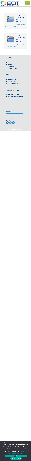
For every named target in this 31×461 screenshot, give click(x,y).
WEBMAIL (9, 120)
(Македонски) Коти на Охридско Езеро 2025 (14, 364)
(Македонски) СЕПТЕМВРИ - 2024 (14, 433)
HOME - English (10, 141)
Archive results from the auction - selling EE (14, 241)
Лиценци (9, 64)
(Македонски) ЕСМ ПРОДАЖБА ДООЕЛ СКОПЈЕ (15, 286)
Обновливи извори (12, 83)
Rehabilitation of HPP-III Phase (14, 145)
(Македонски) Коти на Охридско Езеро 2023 (14, 356)
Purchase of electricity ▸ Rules (14, 384)
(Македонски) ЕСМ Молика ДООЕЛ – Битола (14, 276)
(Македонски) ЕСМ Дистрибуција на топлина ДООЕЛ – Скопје (14, 272)
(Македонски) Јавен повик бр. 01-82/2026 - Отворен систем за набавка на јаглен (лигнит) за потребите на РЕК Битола (14, 179)
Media (21, 370)
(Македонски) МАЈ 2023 (17, 368)
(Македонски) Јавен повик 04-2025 (14, 151)
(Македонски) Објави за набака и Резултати (14, 393)
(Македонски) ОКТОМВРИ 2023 (15, 405)
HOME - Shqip (19, 141)
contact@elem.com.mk (13, 118)
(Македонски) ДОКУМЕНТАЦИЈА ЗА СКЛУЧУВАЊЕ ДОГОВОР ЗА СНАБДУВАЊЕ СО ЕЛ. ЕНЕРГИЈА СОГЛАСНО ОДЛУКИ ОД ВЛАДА (15, 262)
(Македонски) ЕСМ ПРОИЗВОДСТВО (15, 295)
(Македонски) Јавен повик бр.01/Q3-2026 (14, 202)
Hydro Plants (19, 269)
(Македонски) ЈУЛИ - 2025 (14, 219)
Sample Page (18, 131)
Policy (11, 417)
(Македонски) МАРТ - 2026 (12, 370)
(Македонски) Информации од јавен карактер (14, 136)
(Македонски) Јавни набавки (14, 211)
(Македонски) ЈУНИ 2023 (14, 223)
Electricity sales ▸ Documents (14, 427)
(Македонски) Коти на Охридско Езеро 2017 (14, 334)
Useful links (14, 330)
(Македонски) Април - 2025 (15, 228)
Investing (9, 328)
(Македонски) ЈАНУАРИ (14, 217)
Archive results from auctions (14, 244)
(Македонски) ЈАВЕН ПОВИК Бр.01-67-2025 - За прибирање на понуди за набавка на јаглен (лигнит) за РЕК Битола (14, 196)
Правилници (10, 66)
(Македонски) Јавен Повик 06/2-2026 (14, 160)
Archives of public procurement (15, 238)
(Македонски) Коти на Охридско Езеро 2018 (14, 338)
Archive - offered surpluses (15, 234)
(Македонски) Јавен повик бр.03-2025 (14, 205)
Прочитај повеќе (16, 458)
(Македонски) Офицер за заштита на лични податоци (14, 408)
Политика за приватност (12, 101)
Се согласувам (9, 456)
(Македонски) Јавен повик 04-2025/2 (14, 149)
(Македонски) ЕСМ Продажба (14, 293)
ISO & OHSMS (15, 143)
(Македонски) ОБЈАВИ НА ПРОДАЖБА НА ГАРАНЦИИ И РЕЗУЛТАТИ (14, 397)
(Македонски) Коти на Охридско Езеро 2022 (14, 352)
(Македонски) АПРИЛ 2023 (15, 230)
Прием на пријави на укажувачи (14, 98)
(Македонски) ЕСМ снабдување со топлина (14, 307)
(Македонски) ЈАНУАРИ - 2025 (14, 213)
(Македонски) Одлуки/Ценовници (14, 403)
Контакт (8, 111)
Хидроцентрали (11, 79)
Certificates (14, 440)
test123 (21, 133)
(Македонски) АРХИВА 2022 (14, 236)
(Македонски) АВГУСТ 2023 (15, 226)
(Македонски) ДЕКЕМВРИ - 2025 (14, 254)
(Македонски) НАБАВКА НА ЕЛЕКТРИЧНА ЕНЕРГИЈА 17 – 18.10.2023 (14, 373)
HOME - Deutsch (16, 139)
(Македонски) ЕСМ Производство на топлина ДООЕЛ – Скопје (14, 299)
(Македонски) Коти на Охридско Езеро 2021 (14, 348)
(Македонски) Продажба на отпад (14, 429)
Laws (17, 316)
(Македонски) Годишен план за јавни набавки (14, 249)
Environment (11, 314)
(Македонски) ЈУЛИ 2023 (14, 221)
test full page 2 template (12, 133)
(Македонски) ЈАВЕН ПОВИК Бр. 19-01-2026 (15, 185)
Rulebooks (16, 417)
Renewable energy (11, 269)
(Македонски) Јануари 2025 (14, 215)
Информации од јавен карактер (14, 96)
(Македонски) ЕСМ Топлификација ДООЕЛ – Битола (14, 311)
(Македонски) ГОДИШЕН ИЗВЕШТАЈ (15, 246)
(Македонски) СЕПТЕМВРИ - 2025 (14, 435)
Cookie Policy (11, 131)
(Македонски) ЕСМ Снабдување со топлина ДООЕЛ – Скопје (14, 303)
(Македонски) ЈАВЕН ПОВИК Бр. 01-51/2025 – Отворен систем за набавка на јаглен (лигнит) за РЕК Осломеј (14, 172)
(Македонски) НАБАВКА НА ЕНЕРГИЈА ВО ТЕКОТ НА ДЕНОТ (14, 387)
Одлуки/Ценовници (12, 68)
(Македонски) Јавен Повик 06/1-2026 (14, 158)
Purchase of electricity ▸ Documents (15, 382)
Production (14, 431)
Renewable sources (14, 400)
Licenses (8, 368)
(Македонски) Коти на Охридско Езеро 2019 (14, 342)
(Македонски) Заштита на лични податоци (14, 319)
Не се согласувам (21, 456)
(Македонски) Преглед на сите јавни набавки (14, 420)
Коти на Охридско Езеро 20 (14, 345)
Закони (9, 62)
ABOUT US (18, 314)
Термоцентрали (11, 81)
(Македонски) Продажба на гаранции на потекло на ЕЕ (14, 424)
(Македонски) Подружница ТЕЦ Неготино (14, 414)
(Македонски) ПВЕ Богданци (14, 411)
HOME (10, 139)
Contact (20, 328)
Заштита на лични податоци (13, 94)
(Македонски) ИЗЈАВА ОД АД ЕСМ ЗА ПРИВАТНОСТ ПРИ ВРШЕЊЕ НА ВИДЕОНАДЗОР (14, 324)
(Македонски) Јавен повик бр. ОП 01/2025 (14, 190)
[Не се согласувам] (29, 451)
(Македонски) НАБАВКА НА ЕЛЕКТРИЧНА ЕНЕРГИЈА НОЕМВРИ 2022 (14, 378)
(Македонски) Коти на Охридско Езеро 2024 (14, 360)
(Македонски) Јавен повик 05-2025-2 (14, 156)
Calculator (15, 328)
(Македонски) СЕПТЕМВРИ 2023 (14, 438)
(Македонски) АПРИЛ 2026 (15, 232)
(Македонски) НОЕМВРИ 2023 (14, 390)
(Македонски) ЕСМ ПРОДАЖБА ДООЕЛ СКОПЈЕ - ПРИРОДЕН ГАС (14, 282)
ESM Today (14, 279)
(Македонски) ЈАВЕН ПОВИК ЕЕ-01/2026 (14, 208)
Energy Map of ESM (14, 267)
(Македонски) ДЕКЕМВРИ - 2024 (14, 252)
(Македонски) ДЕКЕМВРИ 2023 (15, 256)
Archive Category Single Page (14, 129)
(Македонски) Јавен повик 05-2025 (14, 153)
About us (13, 316)
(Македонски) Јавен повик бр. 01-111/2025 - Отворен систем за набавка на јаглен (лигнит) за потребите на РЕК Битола (14, 165)
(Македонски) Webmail (14, 147)
